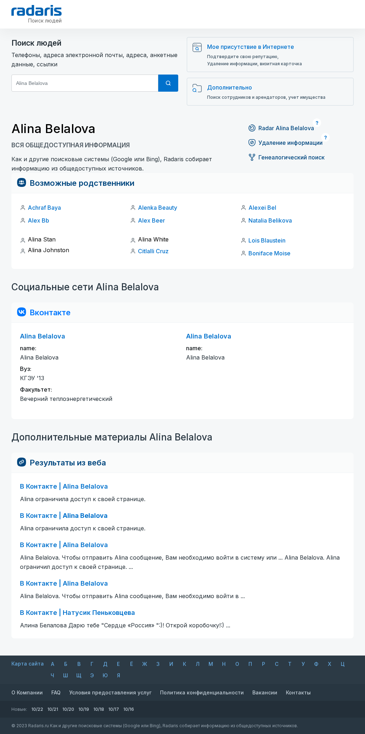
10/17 (113, 709)
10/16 (128, 709)
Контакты (298, 692)
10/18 (98, 709)
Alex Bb (38, 220)
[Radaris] (36, 10)
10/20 (68, 709)
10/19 (83, 709)
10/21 (52, 709)
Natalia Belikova (270, 220)
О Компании (27, 692)
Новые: (19, 709)
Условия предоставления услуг (110, 692)
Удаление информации (290, 142)
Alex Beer (151, 220)
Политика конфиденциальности (202, 692)
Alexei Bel (262, 207)
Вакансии (264, 692)
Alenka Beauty (157, 207)
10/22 (37, 709)
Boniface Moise (269, 253)
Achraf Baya (44, 207)
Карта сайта (27, 664)
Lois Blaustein (267, 240)
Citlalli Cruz (153, 251)
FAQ (56, 692)
